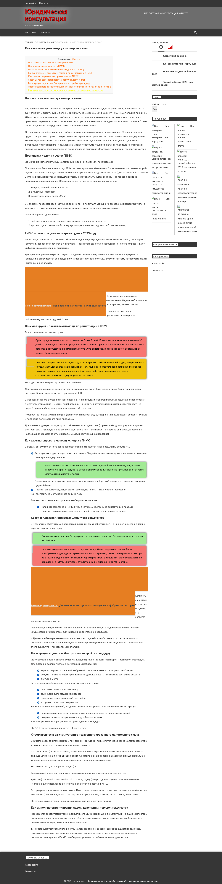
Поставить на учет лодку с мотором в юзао (51, 63)
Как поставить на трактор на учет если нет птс (79, 306)
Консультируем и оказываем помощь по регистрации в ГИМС (60, 73)
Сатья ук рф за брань (175, 56)
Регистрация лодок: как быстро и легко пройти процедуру (59, 83)
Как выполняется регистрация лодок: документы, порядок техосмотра (65, 90)
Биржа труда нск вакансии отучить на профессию (161, 163)
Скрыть (76, 59)
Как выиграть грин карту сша (179, 64)
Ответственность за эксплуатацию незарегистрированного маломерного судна (69, 87)
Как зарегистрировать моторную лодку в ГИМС (53, 76)
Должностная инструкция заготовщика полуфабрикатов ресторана (97, 605)
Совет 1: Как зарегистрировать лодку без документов (56, 80)
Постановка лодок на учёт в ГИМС (46, 66)
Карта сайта (31, 3)
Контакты (43, 3)
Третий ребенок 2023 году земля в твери (186, 167)
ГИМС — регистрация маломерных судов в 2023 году (56, 69)
